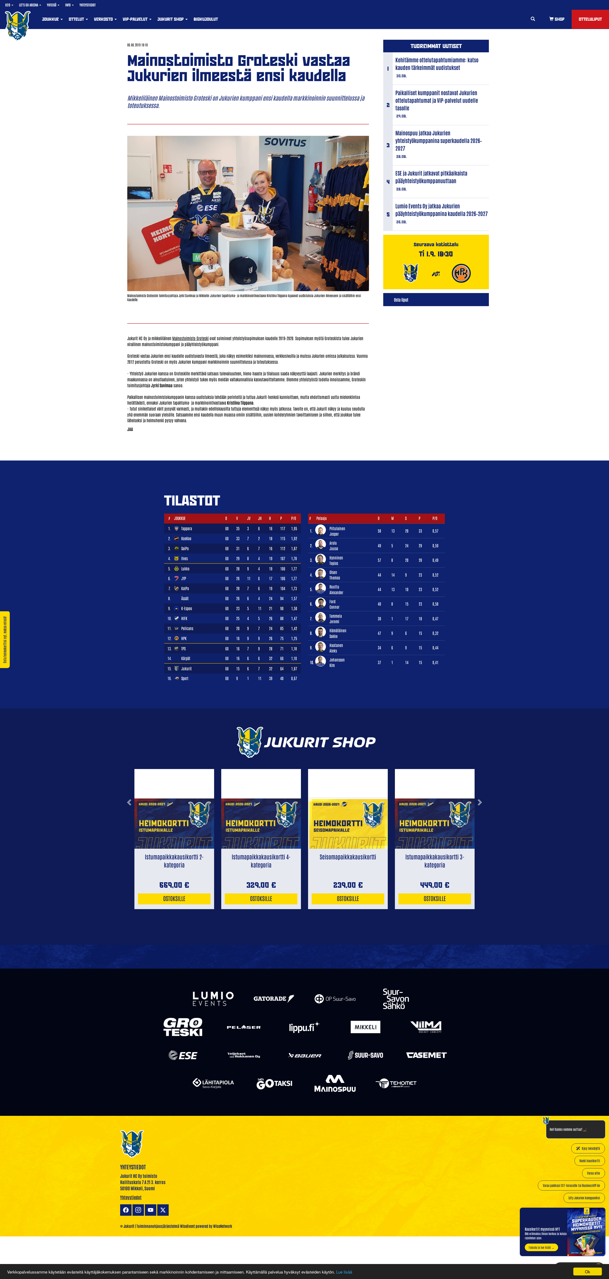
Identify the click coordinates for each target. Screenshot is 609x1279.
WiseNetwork (222, 1226)
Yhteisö (52, 5)
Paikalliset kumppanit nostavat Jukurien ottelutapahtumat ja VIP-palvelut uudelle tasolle (436, 100)
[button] (129, 821)
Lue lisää (344, 1272)
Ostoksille (174, 898)
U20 (8, 5)
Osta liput (401, 299)
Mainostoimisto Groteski (190, 338)
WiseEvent (187, 1226)
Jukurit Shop (171, 19)
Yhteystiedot (87, 5)
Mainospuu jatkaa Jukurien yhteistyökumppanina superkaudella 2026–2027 (438, 140)
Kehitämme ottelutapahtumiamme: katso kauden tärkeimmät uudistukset (436, 63)
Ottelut (77, 19)
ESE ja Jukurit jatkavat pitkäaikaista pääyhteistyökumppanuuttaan (431, 177)
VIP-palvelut (136, 19)
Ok (587, 1271)
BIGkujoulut (206, 19)
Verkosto (104, 19)
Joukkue (51, 19)
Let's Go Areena (29, 5)
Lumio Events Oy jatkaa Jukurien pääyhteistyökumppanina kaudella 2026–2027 (441, 209)
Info (68, 5)
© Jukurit (127, 1226)
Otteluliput (590, 19)
